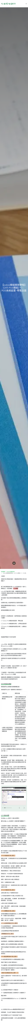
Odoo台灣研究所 (11, 571)
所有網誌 (3, 571)
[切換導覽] (26, 3)
